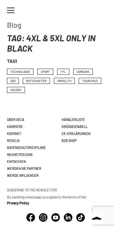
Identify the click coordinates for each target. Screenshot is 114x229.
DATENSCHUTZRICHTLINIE (26, 147)
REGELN (13, 140)
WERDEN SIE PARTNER (24, 168)
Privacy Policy (18, 203)
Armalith (64, 81)
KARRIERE (15, 126)
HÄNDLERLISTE (73, 119)
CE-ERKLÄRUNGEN (76, 133)
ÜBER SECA (15, 119)
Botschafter (36, 81)
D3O (13, 81)
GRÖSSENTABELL (75, 126)
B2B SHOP (69, 140)
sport (45, 71)
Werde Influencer (23, 175)
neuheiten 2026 (20, 154)
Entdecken (16, 161)
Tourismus (90, 81)
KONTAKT (14, 133)
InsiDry (16, 90)
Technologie (20, 71)
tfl (63, 71)
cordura (83, 71)
